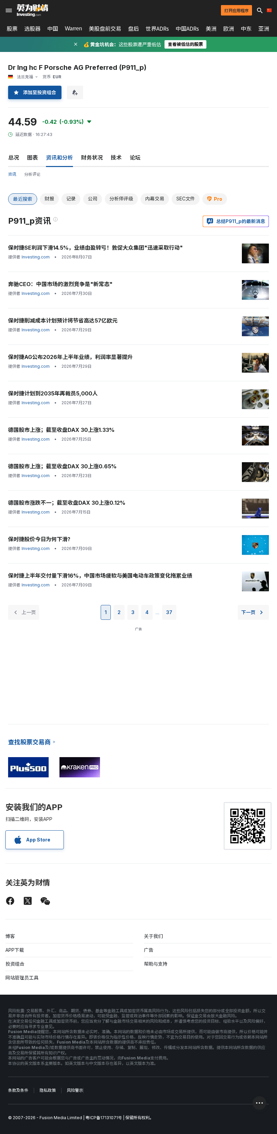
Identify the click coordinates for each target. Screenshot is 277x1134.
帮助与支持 (156, 964)
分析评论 (32, 174)
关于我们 (153, 936)
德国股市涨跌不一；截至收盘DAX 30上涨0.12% (66, 502)
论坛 (135, 157)
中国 (52, 28)
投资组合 (14, 964)
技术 (116, 157)
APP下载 (14, 950)
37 (169, 612)
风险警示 (75, 1090)
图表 (32, 157)
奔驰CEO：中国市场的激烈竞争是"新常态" (60, 284)
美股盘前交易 (105, 28)
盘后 (133, 28)
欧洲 (228, 28)
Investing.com (36, 256)
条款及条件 (18, 1090)
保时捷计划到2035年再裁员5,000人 (53, 393)
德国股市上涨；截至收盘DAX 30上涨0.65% (62, 466)
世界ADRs (157, 28)
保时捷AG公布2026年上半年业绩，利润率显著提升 (70, 357)
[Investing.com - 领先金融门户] (32, 10)
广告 (148, 950)
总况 (13, 157)
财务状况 (92, 157)
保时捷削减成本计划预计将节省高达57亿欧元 (63, 320)
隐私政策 (48, 1090)
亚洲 (263, 28)
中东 (246, 28)
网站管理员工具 (22, 977)
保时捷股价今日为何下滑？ (40, 539)
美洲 (211, 28)
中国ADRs (187, 28)
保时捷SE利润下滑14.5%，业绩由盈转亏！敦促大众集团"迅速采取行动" (95, 247)
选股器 (32, 28)
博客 (10, 936)
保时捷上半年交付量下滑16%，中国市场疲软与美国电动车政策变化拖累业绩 (100, 575)
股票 (12, 28)
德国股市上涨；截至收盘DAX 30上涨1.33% (61, 429)
